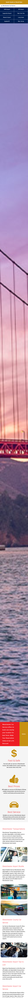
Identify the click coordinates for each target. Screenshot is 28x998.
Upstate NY (7, 21)
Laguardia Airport (7, 13)
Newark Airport (7, 17)
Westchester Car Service (9, 5)
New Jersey (21, 21)
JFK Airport (21, 9)
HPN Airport (7, 9)
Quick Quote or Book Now (14, 2)
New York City (20, 13)
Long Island (21, 17)
